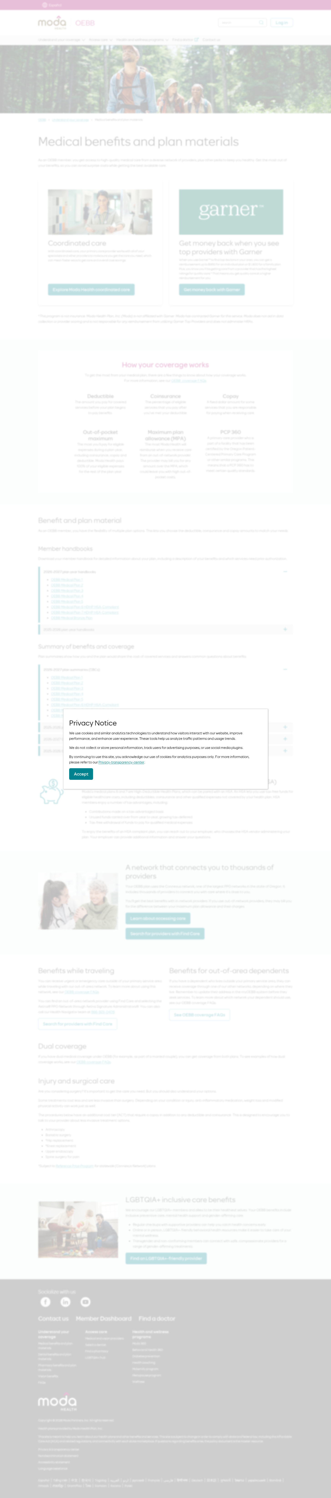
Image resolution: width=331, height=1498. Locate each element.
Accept (81, 774)
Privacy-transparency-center (121, 762)
